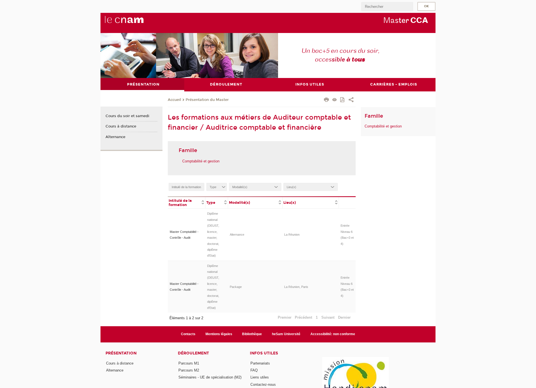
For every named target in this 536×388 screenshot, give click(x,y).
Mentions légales (218, 334)
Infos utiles (264, 353)
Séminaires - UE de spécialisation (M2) (209, 377)
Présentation (121, 353)
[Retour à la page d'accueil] (133, 22)
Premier (284, 317)
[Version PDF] (342, 100)
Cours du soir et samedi (127, 116)
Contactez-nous (263, 384)
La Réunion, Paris (296, 286)
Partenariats (260, 363)
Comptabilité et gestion (200, 161)
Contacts (188, 334)
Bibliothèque (252, 334)
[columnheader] (186, 202)
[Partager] (351, 100)
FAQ (254, 370)
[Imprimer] (326, 100)
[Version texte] (334, 100)
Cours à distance (121, 126)
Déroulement (193, 353)
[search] (387, 6)
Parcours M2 (188, 370)
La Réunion (292, 234)
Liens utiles (259, 377)
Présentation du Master (207, 100)
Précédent (303, 317)
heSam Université (286, 334)
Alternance (237, 234)
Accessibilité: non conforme (332, 334)
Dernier (344, 317)
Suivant (327, 317)
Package (236, 286)
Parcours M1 (188, 363)
